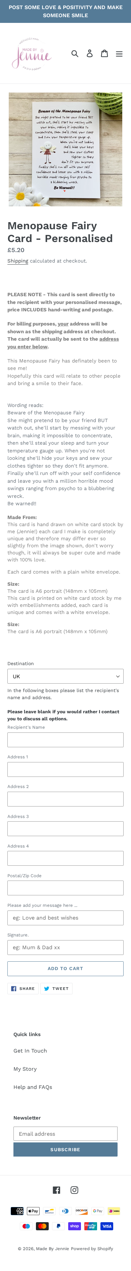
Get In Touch (30, 1050)
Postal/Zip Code (24, 875)
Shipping (17, 261)
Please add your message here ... (42, 905)
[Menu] (119, 53)
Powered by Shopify (92, 1248)
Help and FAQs (32, 1087)
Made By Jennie (52, 1248)
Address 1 (17, 756)
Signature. (18, 934)
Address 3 (18, 816)
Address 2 (18, 786)
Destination (20, 663)
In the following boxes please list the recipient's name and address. (63, 704)
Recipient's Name (26, 727)
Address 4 (18, 846)
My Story (25, 1069)
